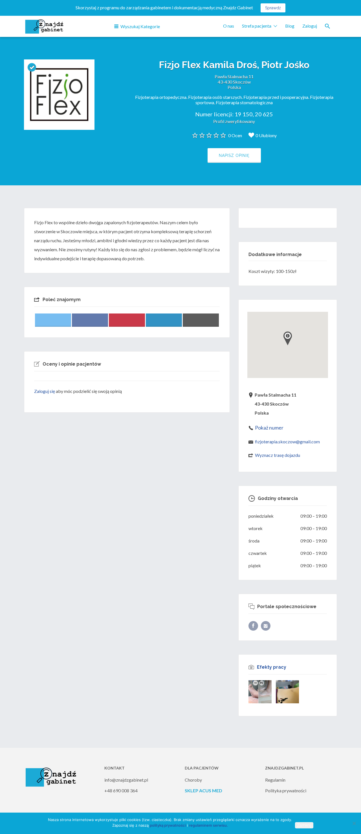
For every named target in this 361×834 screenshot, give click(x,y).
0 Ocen (235, 135)
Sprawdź (273, 8)
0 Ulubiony (266, 135)
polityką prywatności (168, 825)
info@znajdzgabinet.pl (126, 779)
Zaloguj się (44, 391)
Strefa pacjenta (256, 25)
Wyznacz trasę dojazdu (277, 455)
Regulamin (275, 779)
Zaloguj (309, 25)
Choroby (193, 779)
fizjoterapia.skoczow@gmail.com (287, 441)
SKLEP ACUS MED (203, 790)
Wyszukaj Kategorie (140, 26)
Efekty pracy (271, 667)
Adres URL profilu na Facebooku (253, 626)
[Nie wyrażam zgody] (354, 823)
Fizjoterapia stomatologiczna (244, 102)
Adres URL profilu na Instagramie (265, 626)
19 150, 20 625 (254, 114)
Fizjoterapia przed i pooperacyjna (275, 97)
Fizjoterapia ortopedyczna (160, 97)
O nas (228, 25)
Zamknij (304, 825)
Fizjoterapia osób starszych (215, 97)
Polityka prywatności (285, 790)
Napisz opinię (234, 155)
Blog (289, 25)
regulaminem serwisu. (208, 825)
